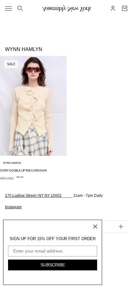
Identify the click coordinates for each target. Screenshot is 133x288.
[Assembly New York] (66, 8)
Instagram (13, 207)
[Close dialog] (95, 226)
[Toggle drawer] (8, 8)
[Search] (20, 8)
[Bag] (124, 8)
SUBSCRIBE (53, 264)
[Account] (112, 8)
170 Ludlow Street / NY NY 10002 (33, 195)
